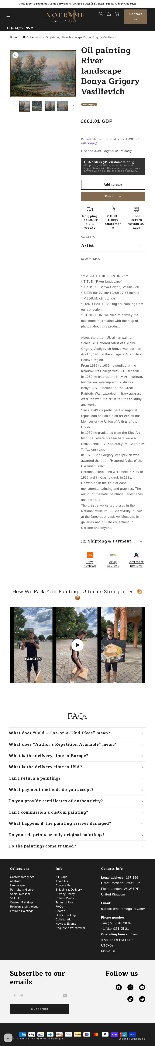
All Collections (31, 37)
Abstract (15, 881)
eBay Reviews (113, 563)
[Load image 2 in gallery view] (37, 106)
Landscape (17, 885)
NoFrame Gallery (29, 1038)
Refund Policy (65, 898)
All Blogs (61, 877)
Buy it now (113, 196)
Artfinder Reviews (136, 563)
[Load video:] (77, 645)
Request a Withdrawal (70, 928)
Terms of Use (65, 902)
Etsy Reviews (90, 563)
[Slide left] (14, 105)
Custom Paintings (22, 902)
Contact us (135, 17)
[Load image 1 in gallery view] (24, 106)
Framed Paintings (22, 911)
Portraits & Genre (22, 889)
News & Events (66, 923)
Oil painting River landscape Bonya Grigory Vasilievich (81, 37)
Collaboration (64, 919)
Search (60, 911)
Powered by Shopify (51, 1038)
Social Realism (20, 893)
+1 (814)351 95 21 (20, 28)
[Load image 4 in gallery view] (62, 106)
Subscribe (39, 1009)
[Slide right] (73, 105)
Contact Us (63, 885)
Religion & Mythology (24, 906)
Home (14, 37)
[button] (8, 16)
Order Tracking (66, 915)
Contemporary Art (22, 877)
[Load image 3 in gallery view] (49, 106)
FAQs (59, 906)
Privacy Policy (65, 893)
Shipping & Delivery (69, 889)
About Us (62, 881)
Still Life (15, 898)
